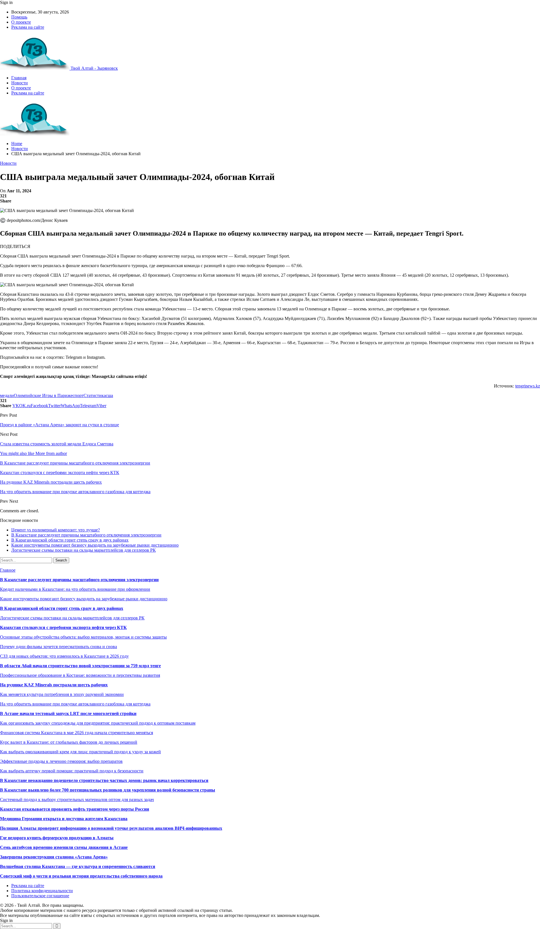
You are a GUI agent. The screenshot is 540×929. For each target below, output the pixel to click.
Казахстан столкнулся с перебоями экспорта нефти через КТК (63, 627)
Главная (18, 77)
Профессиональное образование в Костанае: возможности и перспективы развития (80, 675)
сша (109, 395)
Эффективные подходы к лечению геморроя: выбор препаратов (61, 761)
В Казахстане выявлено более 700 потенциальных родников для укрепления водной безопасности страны (107, 790)
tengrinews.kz (527, 386)
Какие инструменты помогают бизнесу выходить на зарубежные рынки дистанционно (95, 545)
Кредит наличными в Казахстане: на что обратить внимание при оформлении (75, 589)
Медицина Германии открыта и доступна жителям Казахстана (63, 818)
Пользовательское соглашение (40, 895)
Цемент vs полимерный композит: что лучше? (55, 529)
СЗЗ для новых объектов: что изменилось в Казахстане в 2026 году (64, 656)
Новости (19, 82)
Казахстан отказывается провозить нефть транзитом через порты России (74, 809)
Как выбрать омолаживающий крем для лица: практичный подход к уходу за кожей (80, 751)
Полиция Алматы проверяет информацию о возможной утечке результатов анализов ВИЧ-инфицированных (111, 828)
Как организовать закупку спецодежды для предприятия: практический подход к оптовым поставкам (97, 723)
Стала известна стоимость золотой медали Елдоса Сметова (56, 443)
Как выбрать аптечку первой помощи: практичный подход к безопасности (71, 770)
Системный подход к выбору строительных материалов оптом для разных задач (77, 799)
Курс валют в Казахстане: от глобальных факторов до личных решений (68, 742)
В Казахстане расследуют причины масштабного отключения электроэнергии (86, 535)
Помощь (19, 17)
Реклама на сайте (27, 27)
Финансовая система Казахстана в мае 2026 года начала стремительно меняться (76, 732)
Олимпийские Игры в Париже (43, 395)
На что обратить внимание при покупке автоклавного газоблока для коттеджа (75, 704)
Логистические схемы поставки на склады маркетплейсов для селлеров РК (83, 550)
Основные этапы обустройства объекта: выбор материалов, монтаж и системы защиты (83, 637)
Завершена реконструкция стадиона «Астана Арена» (54, 856)
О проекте (21, 22)
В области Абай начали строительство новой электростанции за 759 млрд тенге (80, 665)
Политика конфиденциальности (42, 890)
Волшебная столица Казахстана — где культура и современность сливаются (77, 866)
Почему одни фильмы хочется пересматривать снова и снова (58, 646)
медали (7, 395)
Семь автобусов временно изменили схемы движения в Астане (64, 847)
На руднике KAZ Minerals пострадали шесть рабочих (54, 684)
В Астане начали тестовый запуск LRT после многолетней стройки (68, 713)
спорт (78, 395)
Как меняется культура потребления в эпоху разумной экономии (62, 694)
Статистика (95, 395)
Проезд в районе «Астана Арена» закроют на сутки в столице (59, 424)
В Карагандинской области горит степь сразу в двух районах (70, 540)
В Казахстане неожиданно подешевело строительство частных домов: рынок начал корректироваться (104, 780)
